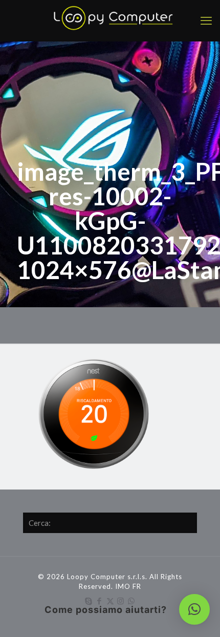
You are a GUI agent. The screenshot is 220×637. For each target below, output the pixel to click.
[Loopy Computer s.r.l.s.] (110, 20)
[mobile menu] (206, 20)
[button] (194, 609)
